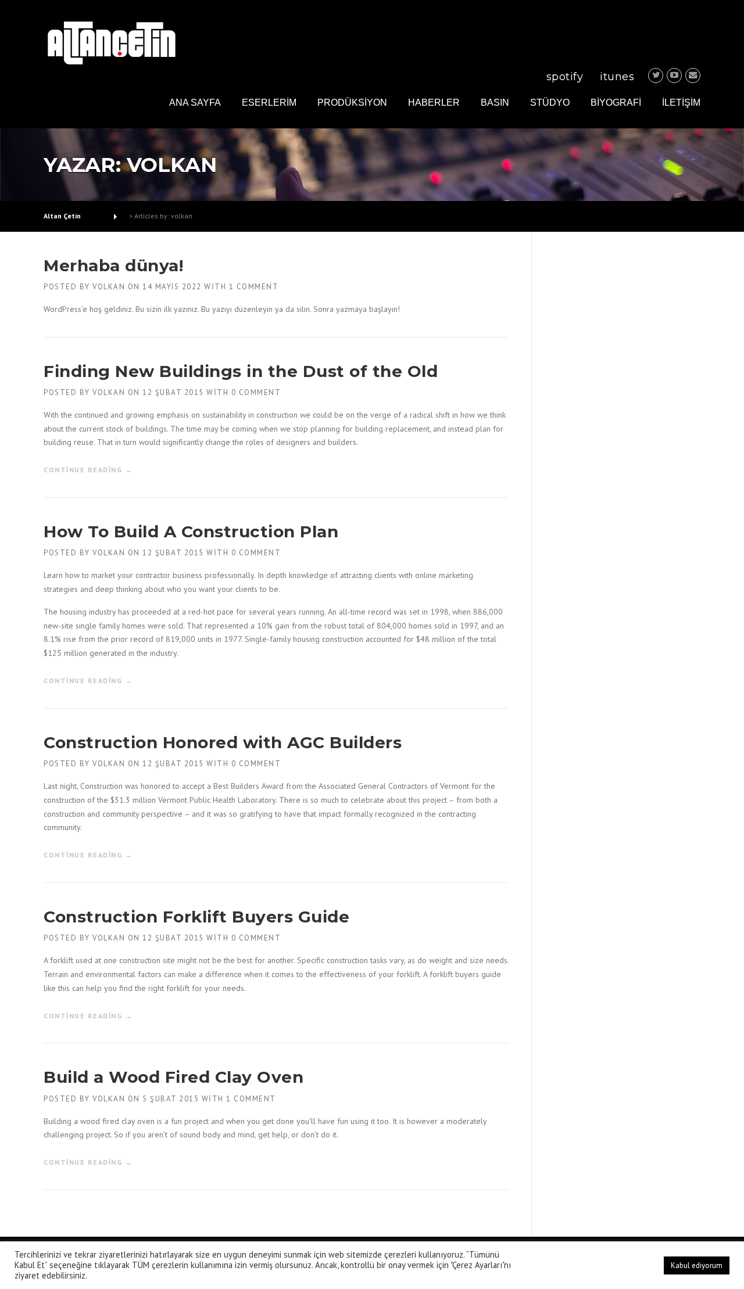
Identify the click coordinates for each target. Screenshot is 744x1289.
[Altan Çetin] (111, 42)
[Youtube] (674, 75)
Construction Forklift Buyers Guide (196, 917)
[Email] (692, 75)
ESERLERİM (269, 102)
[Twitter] (655, 75)
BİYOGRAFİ (616, 102)
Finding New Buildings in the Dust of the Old (241, 371)
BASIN (495, 102)
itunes (617, 76)
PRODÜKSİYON (352, 102)
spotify (565, 76)
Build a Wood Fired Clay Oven (173, 1077)
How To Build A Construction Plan (191, 531)
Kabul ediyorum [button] (696, 1265)
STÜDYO (550, 102)
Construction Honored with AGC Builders (223, 742)
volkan (108, 287)
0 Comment (256, 392)
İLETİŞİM (681, 102)
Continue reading (88, 470)
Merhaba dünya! (113, 265)
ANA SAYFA (195, 102)
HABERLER (434, 102)
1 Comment (254, 287)
